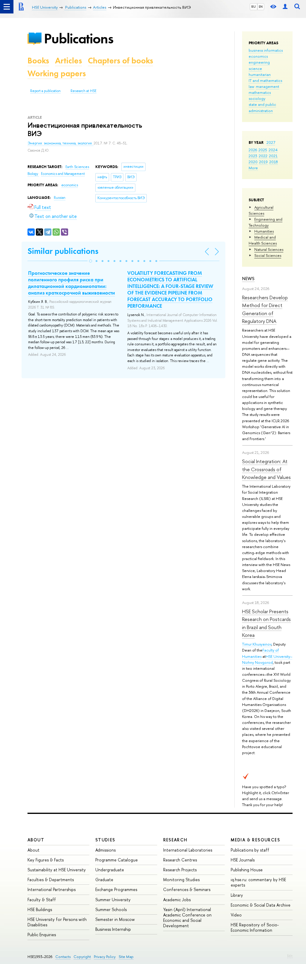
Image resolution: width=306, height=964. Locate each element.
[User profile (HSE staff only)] (285, 6)
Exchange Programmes (116, 889)
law (251, 86)
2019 (263, 161)
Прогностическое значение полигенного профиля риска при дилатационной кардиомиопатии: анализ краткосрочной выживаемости (71, 283)
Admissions (105, 850)
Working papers (56, 73)
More (253, 167)
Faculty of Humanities (260, 653)
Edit (290, 956)
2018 (273, 161)
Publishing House (247, 870)
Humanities (264, 231)
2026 (253, 149)
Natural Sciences (268, 249)
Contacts (63, 956)
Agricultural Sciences (261, 210)
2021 (273, 155)
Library (237, 895)
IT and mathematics (265, 80)
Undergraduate (109, 870)
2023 (253, 155)
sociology (257, 98)
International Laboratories (187, 850)
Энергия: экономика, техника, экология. (60, 143)
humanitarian (260, 74)
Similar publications (62, 251)
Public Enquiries (41, 934)
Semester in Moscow (115, 919)
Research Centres (180, 860)
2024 (273, 149)
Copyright (82, 956)
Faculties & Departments (50, 879)
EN (261, 6)
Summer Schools (111, 909)
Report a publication (45, 91)
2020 (253, 161)
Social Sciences (267, 255)
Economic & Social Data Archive (260, 905)
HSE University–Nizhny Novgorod (267, 659)
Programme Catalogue (116, 860)
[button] (91, 261)
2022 (263, 155)
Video (236, 915)
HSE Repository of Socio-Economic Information (255, 927)
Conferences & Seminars (186, 889)
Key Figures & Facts (45, 860)
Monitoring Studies (181, 879)
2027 (271, 142)
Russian (59, 197)
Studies (105, 840)
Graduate (104, 879)
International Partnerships (51, 889)
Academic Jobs (177, 899)
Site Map (126, 956)
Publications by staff (250, 850)
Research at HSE (84, 91)
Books (38, 60)
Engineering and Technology (265, 222)
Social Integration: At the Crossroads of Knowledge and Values (266, 469)
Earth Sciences (77, 166)
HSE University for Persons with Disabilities (57, 922)
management (267, 86)
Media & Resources (255, 840)
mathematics (260, 92)
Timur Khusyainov (256, 644)
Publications (78, 38)
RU (253, 6)
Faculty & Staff (41, 899)
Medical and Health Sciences (263, 240)
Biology (33, 173)
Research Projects (180, 870)
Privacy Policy (105, 956)
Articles (68, 60)
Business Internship (113, 929)
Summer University (113, 899)
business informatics (266, 50)
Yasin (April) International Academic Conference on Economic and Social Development (187, 918)
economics (258, 56)
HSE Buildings (39, 909)
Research (175, 840)
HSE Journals (243, 860)
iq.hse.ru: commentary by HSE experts (258, 882)
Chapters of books (120, 60)
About (35, 840)
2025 (262, 149)
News (248, 278)
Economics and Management (63, 173)
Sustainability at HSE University (56, 870)
